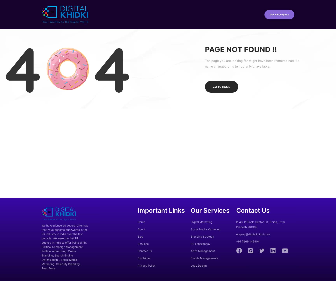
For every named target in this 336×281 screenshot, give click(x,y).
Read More (48, 268)
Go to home (221, 86)
